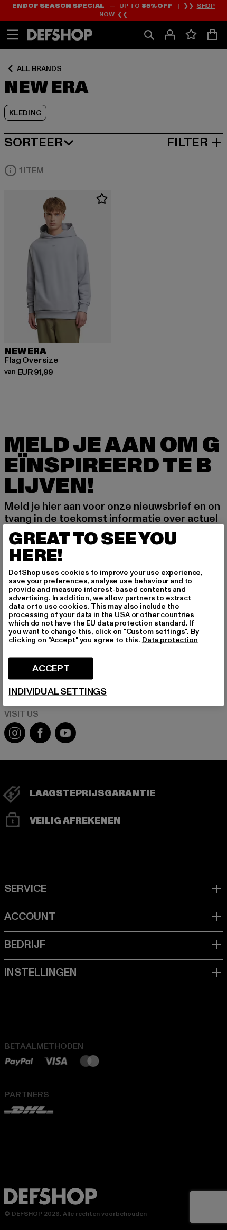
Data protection (170, 640)
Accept (51, 668)
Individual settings (57, 692)
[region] (113, 615)
